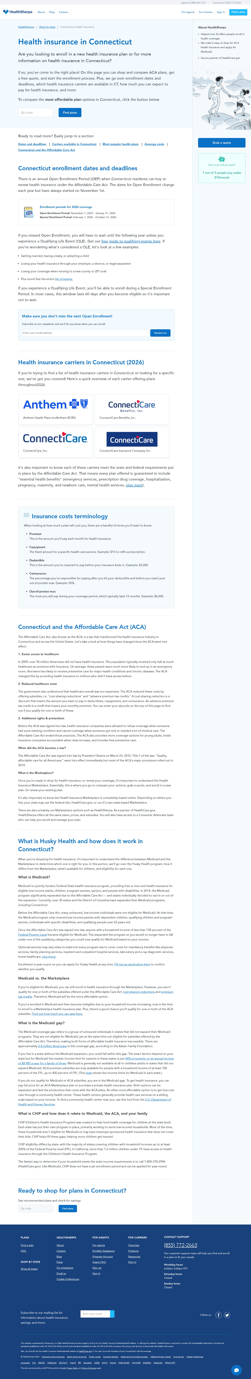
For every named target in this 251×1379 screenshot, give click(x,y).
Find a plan (238, 12)
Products (133, 1251)
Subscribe (112, 1314)
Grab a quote (222, 142)
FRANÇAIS (52, 1363)
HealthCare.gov (85, 1351)
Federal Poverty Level (32, 934)
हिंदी (79, 1363)
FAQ (23, 1251)
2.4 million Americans (52, 1046)
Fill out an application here (132, 964)
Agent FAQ (99, 1262)
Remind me (160, 333)
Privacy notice (95, 1357)
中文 (34, 1363)
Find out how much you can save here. (57, 1014)
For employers (65, 1267)
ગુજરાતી (73, 1363)
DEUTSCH (63, 1363)
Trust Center (178, 1357)
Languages (25, 1363)
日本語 (97, 1363)
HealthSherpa (26, 27)
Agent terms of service (77, 1357)
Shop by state (47, 27)
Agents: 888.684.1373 (193, 2)
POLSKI (113, 1363)
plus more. (49, 956)
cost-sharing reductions (139, 992)
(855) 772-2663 (180, 1245)
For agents (98, 1245)
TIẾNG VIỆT (170, 1363)
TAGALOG (158, 1363)
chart (89, 1073)
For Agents (188, 12)
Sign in (221, 12)
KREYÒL (41, 1363)
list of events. (64, 279)
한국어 (104, 1363)
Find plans (70, 112)
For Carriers (206, 12)
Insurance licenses (110, 1357)
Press (60, 1262)
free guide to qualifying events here (130, 241)
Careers (63, 12)
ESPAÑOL (147, 1363)
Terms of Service (89, 1368)
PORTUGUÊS (124, 1363)
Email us (61, 1273)
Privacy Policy (72, 1368)
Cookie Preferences (68, 1279)
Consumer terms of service (53, 1357)
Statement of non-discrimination (134, 1357)
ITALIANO (87, 1363)
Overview (133, 1245)
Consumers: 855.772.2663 (227, 2)
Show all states (29, 1269)
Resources (134, 1256)
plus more (134, 485)
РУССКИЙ (136, 1363)
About (41, 12)
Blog (52, 12)
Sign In (132, 1262)
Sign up (96, 1267)
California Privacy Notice (160, 1357)
